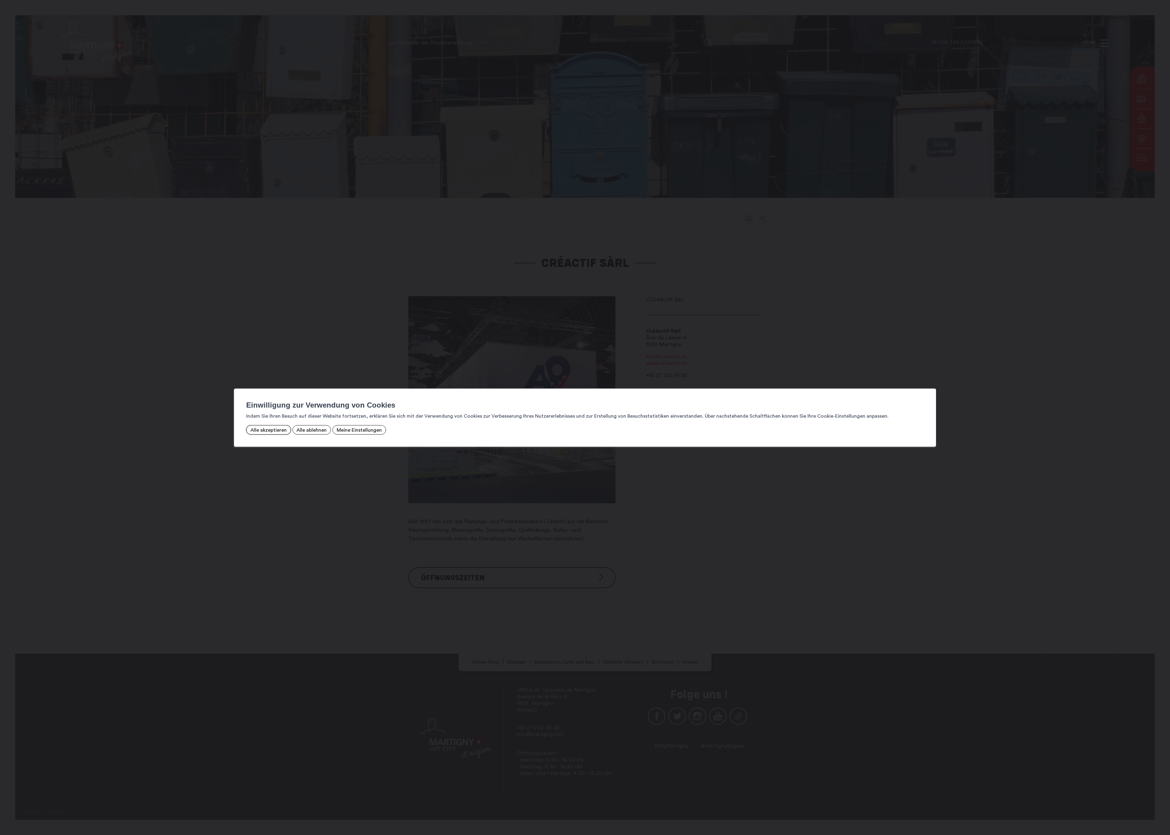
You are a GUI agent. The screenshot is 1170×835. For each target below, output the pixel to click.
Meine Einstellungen (359, 429)
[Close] (930, 381)
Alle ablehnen (311, 429)
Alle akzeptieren (268, 429)
